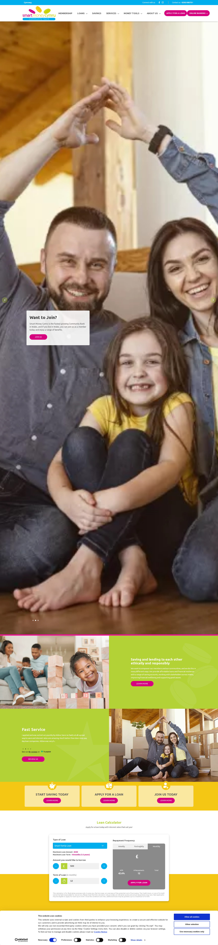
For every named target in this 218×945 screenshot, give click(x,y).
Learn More (142, 684)
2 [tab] (35, 620)
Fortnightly (139, 846)
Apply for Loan (139, 882)
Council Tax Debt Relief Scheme (37, 342)
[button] (5, 300)
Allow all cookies (191, 917)
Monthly (156, 846)
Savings (96, 13)
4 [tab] (30, 749)
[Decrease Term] (56, 881)
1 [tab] (33, 620)
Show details (136, 940)
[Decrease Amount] (56, 866)
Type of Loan (59, 840)
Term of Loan (64, 875)
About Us (152, 13)
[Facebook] (159, 2)
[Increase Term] (104, 881)
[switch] (77, 940)
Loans (81, 13)
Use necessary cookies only (192, 932)
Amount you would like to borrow (69, 860)
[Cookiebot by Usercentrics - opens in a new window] (21, 940)
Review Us (33, 759)
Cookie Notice (100, 932)
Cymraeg (28, 3)
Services (111, 13)
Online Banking (197, 13)
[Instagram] (163, 2)
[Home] (39, 13)
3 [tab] (38, 620)
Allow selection (192, 924)
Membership (65, 13)
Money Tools (131, 13)
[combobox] (80, 846)
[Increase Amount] (104, 866)
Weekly (121, 846)
